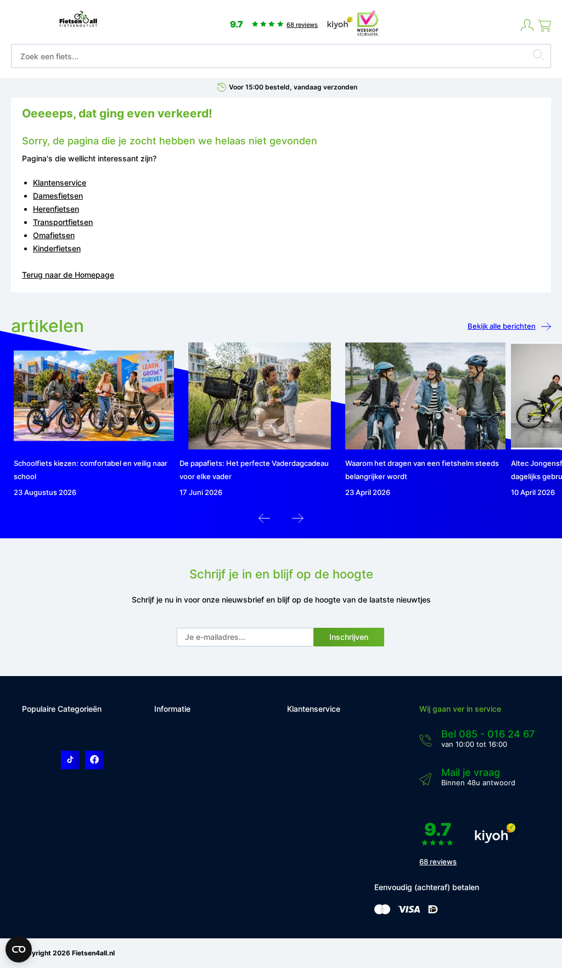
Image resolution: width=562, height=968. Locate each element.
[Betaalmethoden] (382, 912)
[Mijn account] (527, 26)
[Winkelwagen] (544, 26)
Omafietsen (54, 235)
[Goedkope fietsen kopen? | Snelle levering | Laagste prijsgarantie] (78, 26)
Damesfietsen (58, 195)
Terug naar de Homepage (68, 274)
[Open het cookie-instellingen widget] (18, 949)
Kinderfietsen (57, 248)
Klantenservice (59, 182)
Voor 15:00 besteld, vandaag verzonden (293, 87)
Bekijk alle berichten (502, 326)
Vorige (264, 521)
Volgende (297, 521)
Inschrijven (348, 636)
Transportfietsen (63, 222)
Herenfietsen (56, 208)
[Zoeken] (538, 56)
